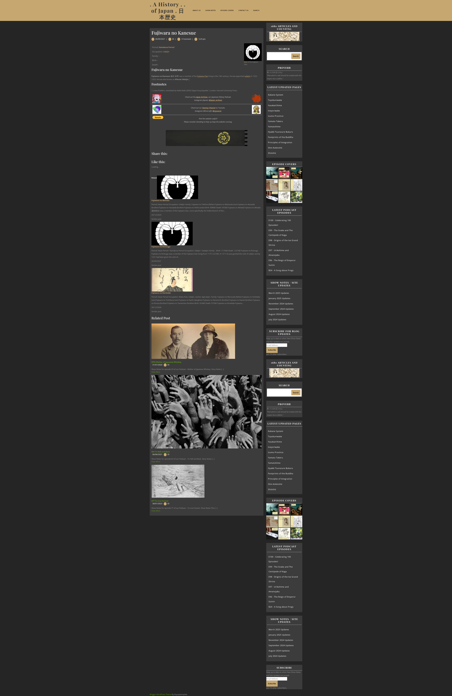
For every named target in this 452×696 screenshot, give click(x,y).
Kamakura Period (166, 47)
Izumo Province (275, 116)
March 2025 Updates (279, 293)
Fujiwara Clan (202, 76)
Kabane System (275, 95)
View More (155, 372)
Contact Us (243, 10)
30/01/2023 (157, 503)
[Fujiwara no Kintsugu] (172, 233)
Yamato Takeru (275, 121)
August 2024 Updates (279, 314)
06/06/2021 (157, 454)
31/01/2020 (157, 365)
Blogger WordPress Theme (160, 694)
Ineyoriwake (274, 110)
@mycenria (217, 111)
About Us (197, 10)
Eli (173, 39)
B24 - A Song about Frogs (281, 270)
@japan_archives (215, 100)
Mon (245, 62)
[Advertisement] (206, 533)
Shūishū (272, 153)
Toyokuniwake (275, 100)
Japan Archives (201, 97)
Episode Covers (227, 10)
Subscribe (272, 350)
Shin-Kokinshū (275, 147)
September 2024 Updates (281, 309)
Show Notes (210, 10)
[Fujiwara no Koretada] (172, 279)
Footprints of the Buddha (280, 137)
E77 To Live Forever (160, 501)
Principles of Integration (280, 142)
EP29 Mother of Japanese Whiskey (166, 362)
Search (256, 10)
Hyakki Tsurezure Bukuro (280, 132)
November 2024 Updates (281, 303)
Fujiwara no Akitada (160, 200)
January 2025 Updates (279, 298)
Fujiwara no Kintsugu (160, 246)
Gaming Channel (208, 108)
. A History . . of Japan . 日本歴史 (168, 10)
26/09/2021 (160, 39)
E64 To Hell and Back (160, 451)
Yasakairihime (275, 105)
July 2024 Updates (277, 319)
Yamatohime (274, 126)
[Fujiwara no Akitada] (177, 187)
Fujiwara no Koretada (161, 293)
